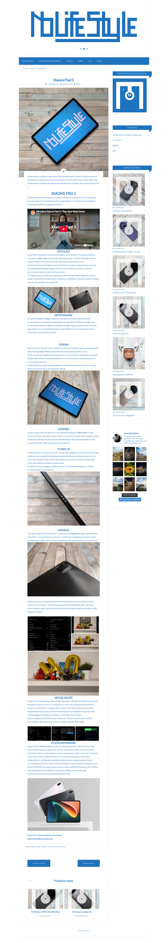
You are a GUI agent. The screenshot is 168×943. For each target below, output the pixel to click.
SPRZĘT (81, 61)
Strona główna (27, 61)
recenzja (32, 847)
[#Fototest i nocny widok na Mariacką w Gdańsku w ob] (129, 454)
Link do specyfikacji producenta (40, 839)
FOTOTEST (69, 61)
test (49, 847)
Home (25, 68)
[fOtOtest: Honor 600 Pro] (45, 899)
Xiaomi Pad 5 (61, 847)
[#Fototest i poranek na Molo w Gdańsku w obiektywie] (141, 454)
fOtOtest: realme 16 (120, 334)
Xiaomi (54, 847)
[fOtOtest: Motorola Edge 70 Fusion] (81, 899)
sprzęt (38, 847)
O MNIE (99, 61)
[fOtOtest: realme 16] (129, 312)
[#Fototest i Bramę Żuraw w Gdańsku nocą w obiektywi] (141, 469)
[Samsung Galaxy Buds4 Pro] (129, 353)
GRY (90, 61)
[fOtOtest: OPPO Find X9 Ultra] (129, 271)
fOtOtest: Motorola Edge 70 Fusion (126, 252)
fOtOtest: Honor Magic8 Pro (124, 415)
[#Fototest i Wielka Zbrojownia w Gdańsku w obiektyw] (129, 484)
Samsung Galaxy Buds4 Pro (123, 375)
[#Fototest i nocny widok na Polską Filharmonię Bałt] (118, 469)
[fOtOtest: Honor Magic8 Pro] (129, 394)
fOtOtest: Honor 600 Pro (122, 211)
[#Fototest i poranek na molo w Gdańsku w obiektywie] (141, 484)
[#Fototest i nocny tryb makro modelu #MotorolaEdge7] (129, 469)
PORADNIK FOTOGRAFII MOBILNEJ (50, 61)
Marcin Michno (67, 84)
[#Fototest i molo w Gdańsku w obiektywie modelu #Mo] (118, 454)
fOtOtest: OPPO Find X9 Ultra (124, 293)
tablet (44, 847)
